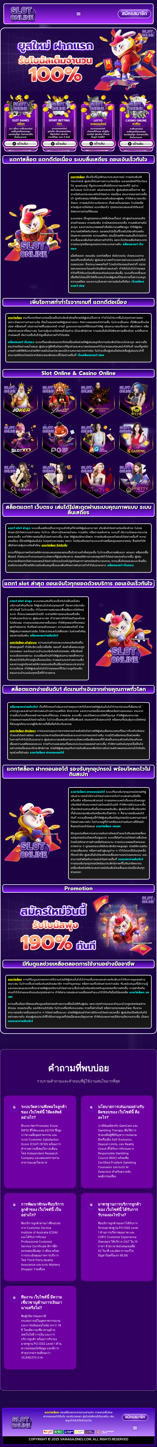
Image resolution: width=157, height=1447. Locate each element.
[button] (78, 14)
